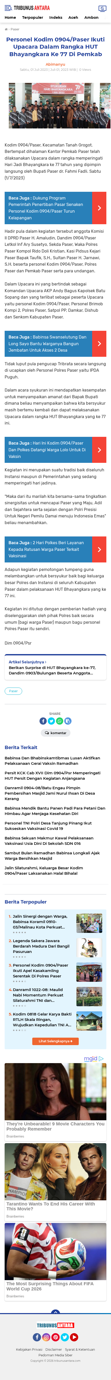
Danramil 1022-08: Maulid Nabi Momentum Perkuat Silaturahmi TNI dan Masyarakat (38, 995)
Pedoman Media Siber (55, 1355)
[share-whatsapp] (59, 721)
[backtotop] (55, 1314)
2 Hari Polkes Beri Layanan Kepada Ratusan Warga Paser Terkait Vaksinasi (46, 549)
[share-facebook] (43, 721)
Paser (13, 691)
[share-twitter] (51, 721)
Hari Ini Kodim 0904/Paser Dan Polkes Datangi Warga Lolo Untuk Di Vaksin (47, 450)
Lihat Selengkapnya (54, 1041)
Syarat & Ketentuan (80, 1349)
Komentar (58, 733)
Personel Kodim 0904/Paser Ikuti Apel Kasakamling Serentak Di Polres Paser (40, 970)
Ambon (91, 17)
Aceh (73, 17)
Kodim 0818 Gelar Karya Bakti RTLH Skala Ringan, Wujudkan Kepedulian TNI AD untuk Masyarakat (42, 1020)
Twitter (67, 1343)
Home (10, 17)
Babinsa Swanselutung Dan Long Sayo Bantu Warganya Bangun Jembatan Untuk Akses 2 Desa (47, 344)
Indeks (55, 17)
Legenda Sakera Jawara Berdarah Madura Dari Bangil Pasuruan (41, 946)
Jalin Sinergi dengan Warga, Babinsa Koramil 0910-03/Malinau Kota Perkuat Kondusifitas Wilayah (40, 922)
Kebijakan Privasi (29, 1349)
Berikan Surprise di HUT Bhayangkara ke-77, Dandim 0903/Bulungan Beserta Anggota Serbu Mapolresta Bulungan (52, 670)
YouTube (77, 1343)
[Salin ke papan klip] (68, 721)
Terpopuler (32, 17)
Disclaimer (53, 1349)
